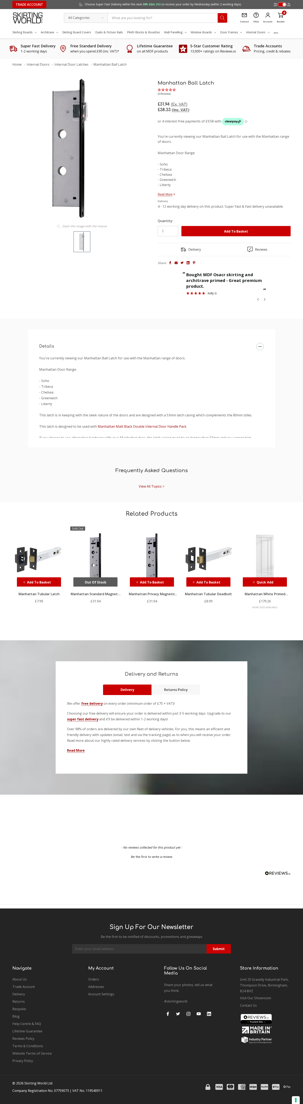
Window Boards (201, 32)
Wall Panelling (173, 32)
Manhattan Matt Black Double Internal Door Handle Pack (142, 426)
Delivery (127, 689)
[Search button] (222, 18)
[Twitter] (182, 262)
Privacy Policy (22, 1061)
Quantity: (165, 221)
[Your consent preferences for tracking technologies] (296, 1100)
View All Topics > (151, 486)
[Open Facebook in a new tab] (167, 1014)
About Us (19, 979)
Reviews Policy (23, 1038)
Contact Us (248, 1005)
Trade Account (29, 4)
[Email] (176, 262)
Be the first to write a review (151, 857)
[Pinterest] (194, 262)
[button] (167, 92)
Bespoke (19, 1009)
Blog (16, 1016)
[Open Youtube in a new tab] (198, 1014)
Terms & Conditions (27, 1046)
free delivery (92, 703)
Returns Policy (176, 689)
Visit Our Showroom (255, 998)
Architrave (47, 32)
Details (46, 346)
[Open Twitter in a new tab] (178, 1014)
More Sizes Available (264, 607)
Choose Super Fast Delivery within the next (162, 4)
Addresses (96, 986)
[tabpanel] (39, 564)
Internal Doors (255, 32)
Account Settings (101, 994)
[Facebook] (170, 262)
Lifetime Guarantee (27, 1031)
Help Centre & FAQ (26, 1023)
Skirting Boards (22, 32)
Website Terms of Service (32, 1053)
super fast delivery (82, 719)
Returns (18, 1001)
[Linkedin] (188, 262)
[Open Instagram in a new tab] (188, 1014)
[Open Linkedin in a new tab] (209, 1014)
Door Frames (229, 32)
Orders (93, 979)
